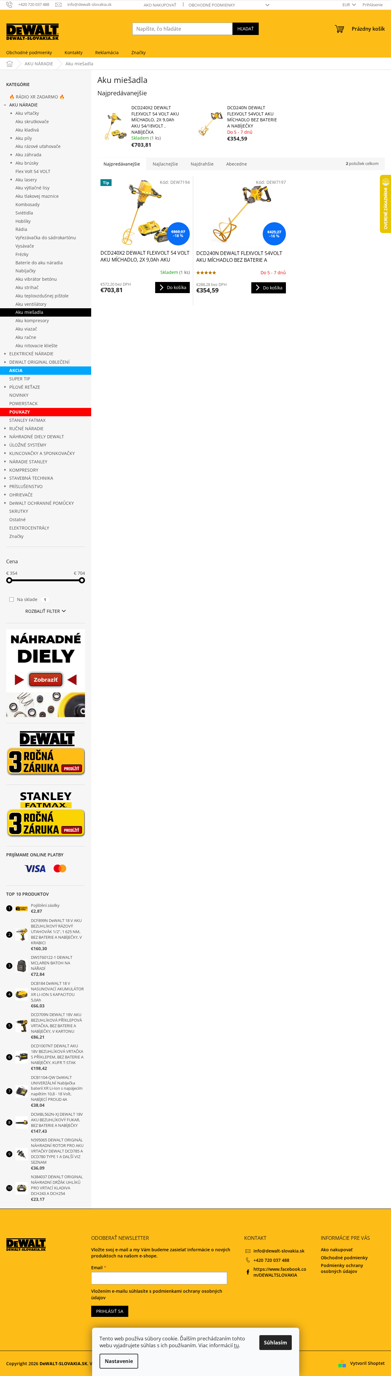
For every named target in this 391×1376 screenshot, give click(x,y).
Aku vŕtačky (27, 113)
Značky (16, 536)
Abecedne (236, 164)
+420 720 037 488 (271, 1260)
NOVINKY (18, 395)
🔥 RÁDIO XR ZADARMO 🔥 (37, 97)
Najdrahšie (202, 164)
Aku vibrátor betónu (36, 279)
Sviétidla (24, 213)
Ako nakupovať (160, 5)
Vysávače (24, 246)
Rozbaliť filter (42, 611)
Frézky (21, 254)
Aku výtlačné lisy (32, 188)
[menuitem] (29, 53)
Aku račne (25, 337)
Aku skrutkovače (32, 121)
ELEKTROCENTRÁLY (29, 528)
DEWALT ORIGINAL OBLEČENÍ (39, 362)
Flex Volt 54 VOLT (32, 171)
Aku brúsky (26, 163)
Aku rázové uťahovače (38, 146)
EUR (346, 4)
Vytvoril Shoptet (367, 1363)
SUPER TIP (19, 379)
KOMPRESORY (23, 470)
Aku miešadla (29, 312)
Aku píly (23, 138)
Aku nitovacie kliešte (36, 345)
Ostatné (17, 519)
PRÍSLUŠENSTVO (26, 486)
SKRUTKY (18, 511)
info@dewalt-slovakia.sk (278, 1251)
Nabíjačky (25, 271)
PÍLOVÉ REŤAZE (24, 387)
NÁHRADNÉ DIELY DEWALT (36, 436)
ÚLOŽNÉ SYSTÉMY (27, 445)
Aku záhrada (28, 155)
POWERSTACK (23, 403)
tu (236, 1345)
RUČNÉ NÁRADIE (26, 428)
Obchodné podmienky (212, 5)
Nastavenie (119, 1361)
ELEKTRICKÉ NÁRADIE (31, 354)
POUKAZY (19, 412)
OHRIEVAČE (21, 495)
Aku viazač (26, 329)
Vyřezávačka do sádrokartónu (45, 237)
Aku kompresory (32, 320)
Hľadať (245, 29)
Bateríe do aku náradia (39, 263)
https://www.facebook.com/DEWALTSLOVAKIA (279, 1272)
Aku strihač (27, 287)
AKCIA (16, 370)
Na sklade (31, 599)
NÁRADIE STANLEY (28, 462)
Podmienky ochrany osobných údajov (342, 1268)
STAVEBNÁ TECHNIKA (31, 478)
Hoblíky (23, 221)
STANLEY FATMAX (27, 420)
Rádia (21, 229)
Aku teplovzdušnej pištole (42, 296)
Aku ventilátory (30, 304)
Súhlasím (275, 1342)
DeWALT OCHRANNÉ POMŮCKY (41, 503)
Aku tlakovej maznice (37, 196)
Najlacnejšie (165, 164)
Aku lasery (26, 180)
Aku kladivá (27, 130)
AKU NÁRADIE (23, 105)
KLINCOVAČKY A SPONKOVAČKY (42, 453)
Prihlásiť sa (109, 1311)
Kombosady (27, 204)
